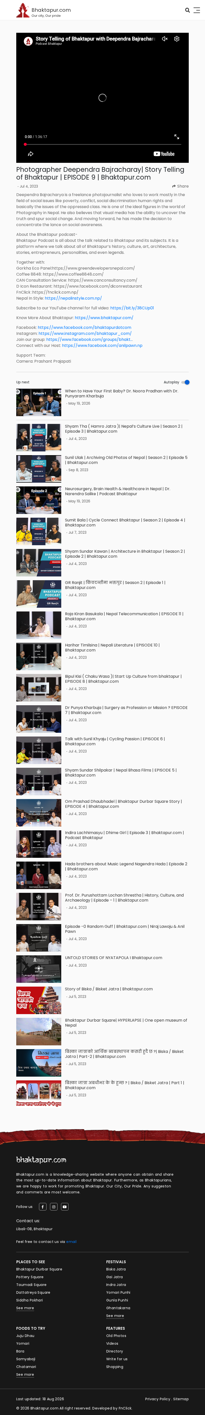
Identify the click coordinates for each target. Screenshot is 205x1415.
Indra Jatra (116, 1284)
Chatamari (26, 1366)
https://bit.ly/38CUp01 (132, 308)
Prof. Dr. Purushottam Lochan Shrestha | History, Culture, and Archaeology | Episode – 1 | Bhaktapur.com (124, 897)
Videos (112, 1343)
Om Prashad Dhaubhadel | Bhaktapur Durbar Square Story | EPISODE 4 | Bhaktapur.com (123, 804)
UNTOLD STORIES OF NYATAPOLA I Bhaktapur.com (113, 958)
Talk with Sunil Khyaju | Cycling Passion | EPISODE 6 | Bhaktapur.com (115, 741)
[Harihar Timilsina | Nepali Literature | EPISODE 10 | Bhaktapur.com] (38, 656)
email (71, 1241)
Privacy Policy (157, 1398)
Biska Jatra (116, 1269)
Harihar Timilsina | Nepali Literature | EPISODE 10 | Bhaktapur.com (112, 647)
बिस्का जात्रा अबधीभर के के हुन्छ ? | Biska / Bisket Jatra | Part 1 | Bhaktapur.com (124, 1085)
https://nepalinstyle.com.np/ (73, 298)
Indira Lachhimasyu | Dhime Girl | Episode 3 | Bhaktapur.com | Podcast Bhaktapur (124, 835)
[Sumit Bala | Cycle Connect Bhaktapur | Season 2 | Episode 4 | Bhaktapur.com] (38, 531)
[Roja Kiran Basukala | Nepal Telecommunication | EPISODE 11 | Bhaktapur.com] (38, 625)
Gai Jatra (114, 1276)
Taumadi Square (31, 1284)
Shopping (114, 1366)
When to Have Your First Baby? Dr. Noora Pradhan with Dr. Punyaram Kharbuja (121, 393)
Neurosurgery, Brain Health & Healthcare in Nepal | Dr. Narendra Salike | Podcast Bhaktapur (117, 491)
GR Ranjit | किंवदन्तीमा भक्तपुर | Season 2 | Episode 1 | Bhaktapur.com (115, 585)
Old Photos (116, 1335)
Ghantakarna (118, 1307)
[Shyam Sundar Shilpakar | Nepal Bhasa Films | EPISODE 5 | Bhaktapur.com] (38, 781)
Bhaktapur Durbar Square (39, 1269)
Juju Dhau (25, 1335)
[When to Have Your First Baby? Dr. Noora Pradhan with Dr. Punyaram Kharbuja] (38, 402)
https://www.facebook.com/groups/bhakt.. (89, 339)
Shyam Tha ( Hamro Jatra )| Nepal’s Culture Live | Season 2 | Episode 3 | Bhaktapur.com (123, 428)
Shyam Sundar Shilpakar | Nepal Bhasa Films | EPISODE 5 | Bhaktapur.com (121, 772)
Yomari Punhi (118, 1292)
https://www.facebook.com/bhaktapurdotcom (84, 327)
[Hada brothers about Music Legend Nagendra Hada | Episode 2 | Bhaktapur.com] (38, 875)
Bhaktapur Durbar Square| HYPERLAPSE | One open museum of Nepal (126, 1022)
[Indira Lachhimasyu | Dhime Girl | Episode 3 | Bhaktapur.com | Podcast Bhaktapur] (38, 844)
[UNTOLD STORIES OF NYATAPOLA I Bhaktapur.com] (38, 969)
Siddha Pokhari (29, 1300)
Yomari (22, 1343)
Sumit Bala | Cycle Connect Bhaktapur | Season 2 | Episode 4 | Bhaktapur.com (125, 522)
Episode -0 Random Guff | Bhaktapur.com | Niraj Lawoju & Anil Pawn (124, 929)
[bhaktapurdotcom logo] (41, 1160)
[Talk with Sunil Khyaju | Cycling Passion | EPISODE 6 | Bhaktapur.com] (38, 750)
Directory (114, 1351)
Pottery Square (30, 1276)
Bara (20, 1351)
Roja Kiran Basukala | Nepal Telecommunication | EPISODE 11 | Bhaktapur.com (124, 616)
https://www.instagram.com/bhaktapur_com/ (85, 333)
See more (25, 1307)
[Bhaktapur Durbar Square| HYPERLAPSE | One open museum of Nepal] (38, 1031)
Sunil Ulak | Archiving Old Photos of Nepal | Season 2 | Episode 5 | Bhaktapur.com (126, 460)
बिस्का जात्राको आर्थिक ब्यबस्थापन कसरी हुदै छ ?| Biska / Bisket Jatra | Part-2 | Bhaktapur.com (124, 1054)
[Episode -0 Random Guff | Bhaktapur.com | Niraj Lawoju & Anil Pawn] (38, 938)
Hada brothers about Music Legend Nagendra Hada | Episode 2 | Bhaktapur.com (126, 866)
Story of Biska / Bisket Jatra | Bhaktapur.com (109, 989)
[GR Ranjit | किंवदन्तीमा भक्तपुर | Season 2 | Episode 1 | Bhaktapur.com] (38, 594)
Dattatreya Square (33, 1292)
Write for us (117, 1358)
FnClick (125, 1408)
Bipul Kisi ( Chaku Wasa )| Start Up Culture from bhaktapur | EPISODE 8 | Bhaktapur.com (123, 678)
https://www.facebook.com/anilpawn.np (102, 345)
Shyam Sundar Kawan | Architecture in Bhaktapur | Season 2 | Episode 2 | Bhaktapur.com (125, 553)
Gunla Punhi (117, 1300)
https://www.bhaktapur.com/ (104, 318)
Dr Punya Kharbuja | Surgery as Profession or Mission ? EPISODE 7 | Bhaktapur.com (126, 710)
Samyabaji (26, 1358)
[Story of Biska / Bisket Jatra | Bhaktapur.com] (38, 1000)
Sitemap (181, 1398)
